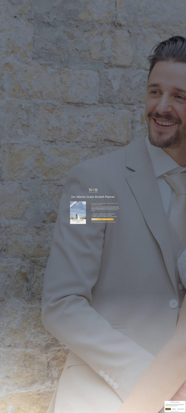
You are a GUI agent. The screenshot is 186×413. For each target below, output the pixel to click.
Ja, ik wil (168, 409)
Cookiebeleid (172, 411)
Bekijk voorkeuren (181, 409)
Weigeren (174, 409)
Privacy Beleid (177, 411)
